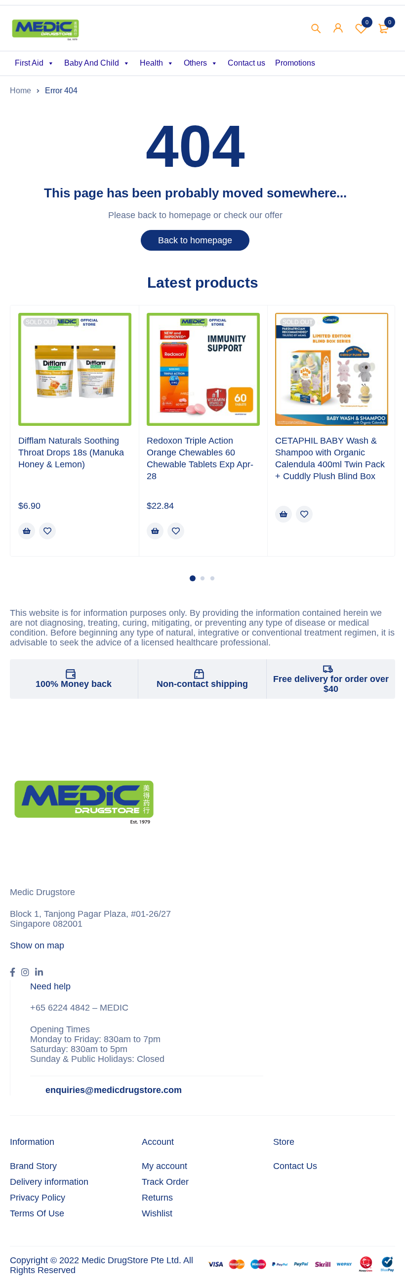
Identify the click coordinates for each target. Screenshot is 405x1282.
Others (195, 63)
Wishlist (366, 22)
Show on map (37, 945)
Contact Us (295, 1166)
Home (20, 90)
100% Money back (74, 684)
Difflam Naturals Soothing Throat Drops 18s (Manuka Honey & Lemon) (71, 452)
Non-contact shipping (202, 684)
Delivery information (49, 1182)
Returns (157, 1198)
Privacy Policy (37, 1198)
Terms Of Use (37, 1213)
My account (164, 1166)
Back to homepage (195, 240)
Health (151, 63)
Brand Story (33, 1166)
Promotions (295, 63)
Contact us (246, 63)
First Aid (29, 63)
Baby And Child (91, 63)
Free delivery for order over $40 (331, 684)
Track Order (165, 1182)
